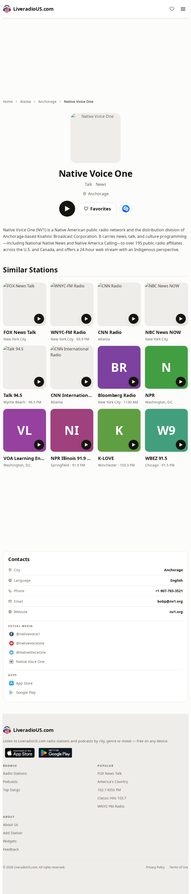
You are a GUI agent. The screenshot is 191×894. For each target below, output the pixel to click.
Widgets (10, 841)
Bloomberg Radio (117, 395)
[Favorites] (172, 9)
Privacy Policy (155, 867)
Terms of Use (179, 867)
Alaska (25, 101)
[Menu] (183, 9)
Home (8, 101)
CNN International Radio (72, 395)
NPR (150, 395)
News (101, 184)
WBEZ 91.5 (156, 458)
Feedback (11, 849)
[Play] (67, 209)
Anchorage (47, 101)
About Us (10, 824)
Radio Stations (15, 773)
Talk (88, 184)
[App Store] (20, 753)
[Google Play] (55, 753)
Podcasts (10, 781)
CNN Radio (110, 332)
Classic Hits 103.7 (111, 798)
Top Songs (11, 789)
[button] (24, 304)
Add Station (12, 832)
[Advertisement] (95, 59)
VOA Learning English (24, 458)
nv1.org (176, 611)
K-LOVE (106, 458)
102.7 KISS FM (109, 789)
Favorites (100, 209)
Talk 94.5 (12, 395)
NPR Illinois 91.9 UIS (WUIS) (72, 458)
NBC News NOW (163, 332)
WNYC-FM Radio (68, 332)
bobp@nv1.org (170, 601)
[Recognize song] (126, 208)
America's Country (112, 781)
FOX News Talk (19, 332)
